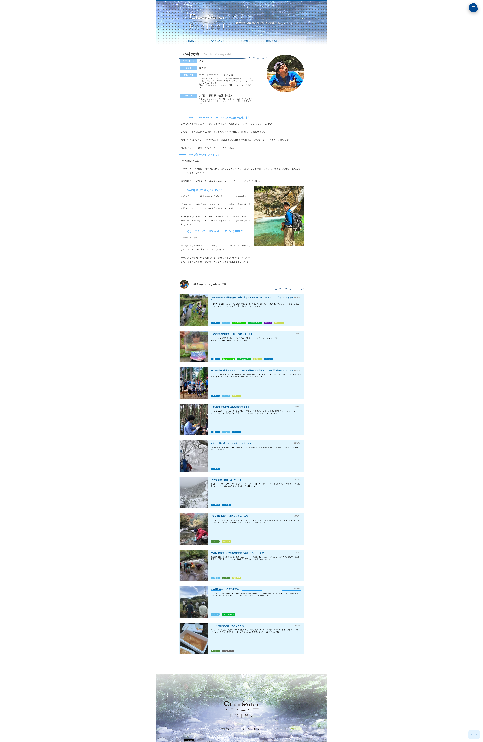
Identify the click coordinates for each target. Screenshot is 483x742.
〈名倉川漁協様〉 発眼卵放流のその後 (229, 516)
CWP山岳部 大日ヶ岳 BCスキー (227, 480)
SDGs (215, 323)
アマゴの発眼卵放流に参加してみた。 (228, 626)
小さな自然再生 (255, 323)
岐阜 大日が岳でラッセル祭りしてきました (231, 443)
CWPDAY (215, 468)
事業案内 (245, 41)
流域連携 (268, 323)
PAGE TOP (474, 734)
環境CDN (279, 323)
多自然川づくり (239, 323)
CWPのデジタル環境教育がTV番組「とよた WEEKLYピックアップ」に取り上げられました (252, 298)
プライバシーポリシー (251, 729)
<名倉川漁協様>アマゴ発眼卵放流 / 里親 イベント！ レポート (239, 553)
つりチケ (215, 541)
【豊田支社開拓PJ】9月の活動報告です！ (230, 407)
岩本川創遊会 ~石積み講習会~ (225, 589)
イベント (226, 323)
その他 (268, 359)
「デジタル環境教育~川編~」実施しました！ (232, 334)
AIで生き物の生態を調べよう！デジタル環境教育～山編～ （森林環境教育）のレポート (252, 370)
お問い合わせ (272, 41)
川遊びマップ (228, 651)
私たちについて (218, 41)
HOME (191, 41)
